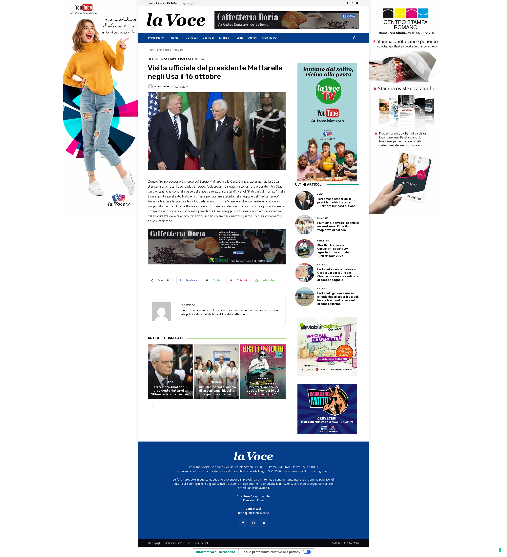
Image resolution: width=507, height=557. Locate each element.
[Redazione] (151, 86)
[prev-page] (150, 405)
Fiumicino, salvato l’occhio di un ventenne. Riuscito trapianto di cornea (216, 390)
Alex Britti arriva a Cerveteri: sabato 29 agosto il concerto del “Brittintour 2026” (263, 389)
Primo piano (164, 50)
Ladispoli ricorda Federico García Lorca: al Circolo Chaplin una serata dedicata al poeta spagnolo (338, 274)
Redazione (165, 86)
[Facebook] (347, 3)
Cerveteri (262, 379)
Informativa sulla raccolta (215, 552)
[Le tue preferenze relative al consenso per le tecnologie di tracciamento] (500, 550)
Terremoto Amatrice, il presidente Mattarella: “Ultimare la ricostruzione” (170, 390)
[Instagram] (352, 3)
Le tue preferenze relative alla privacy (271, 552)
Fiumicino (216, 382)
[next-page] (156, 405)
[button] (354, 38)
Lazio (170, 382)
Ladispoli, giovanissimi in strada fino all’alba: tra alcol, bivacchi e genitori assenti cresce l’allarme (338, 298)
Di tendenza (157, 59)
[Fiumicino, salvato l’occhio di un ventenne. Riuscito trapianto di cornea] (216, 371)
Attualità (178, 50)
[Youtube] (357, 3)
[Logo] (176, 19)
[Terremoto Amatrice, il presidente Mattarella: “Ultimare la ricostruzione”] (170, 371)
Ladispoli (322, 265)
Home (151, 50)
